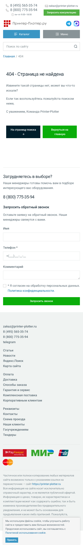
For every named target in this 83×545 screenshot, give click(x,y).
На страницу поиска (23, 129)
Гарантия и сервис (16, 390)
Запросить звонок (41, 301)
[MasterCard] (8, 462)
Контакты (10, 414)
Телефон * (10, 247)
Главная (9, 56)
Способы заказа (15, 385)
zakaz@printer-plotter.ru (63, 5)
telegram (9, 342)
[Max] (76, 23)
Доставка (10, 379)
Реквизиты (11, 409)
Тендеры (9, 435)
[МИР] (42, 452)
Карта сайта (12, 366)
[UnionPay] (63, 452)
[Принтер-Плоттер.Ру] (25, 23)
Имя (6, 228)
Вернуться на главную (59, 131)
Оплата (8, 374)
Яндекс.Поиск (13, 361)
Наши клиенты (14, 424)
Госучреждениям (15, 429)
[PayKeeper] (15, 452)
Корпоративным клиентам (22, 400)
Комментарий (13, 267)
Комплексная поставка (20, 395)
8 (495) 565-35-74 (23, 5)
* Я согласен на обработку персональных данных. (44, 288)
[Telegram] (68, 23)
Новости (9, 355)
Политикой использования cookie (25, 532)
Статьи (8, 350)
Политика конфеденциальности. (31, 290)
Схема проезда (14, 419)
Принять (12, 539)
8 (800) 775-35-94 (23, 10)
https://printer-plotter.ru (46, 483)
